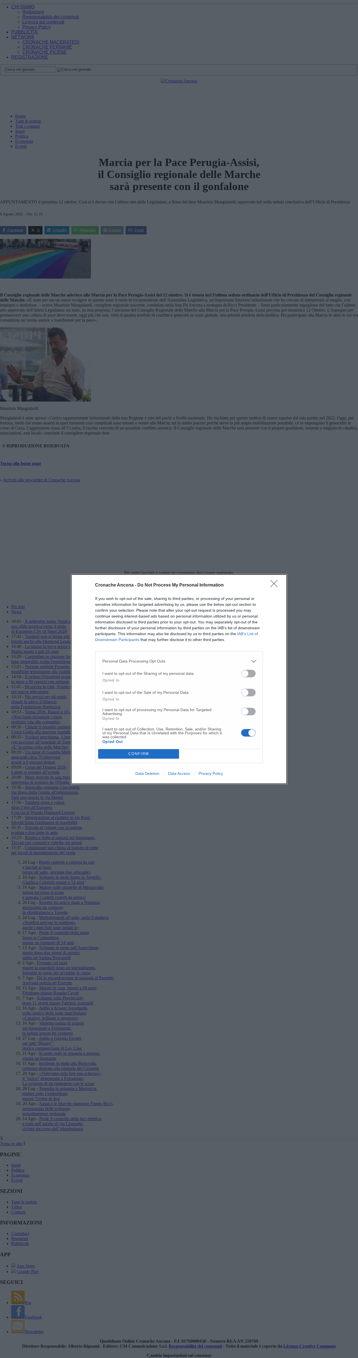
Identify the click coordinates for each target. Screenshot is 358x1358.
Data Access (179, 773)
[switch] (248, 673)
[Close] (275, 585)
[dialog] (179, 679)
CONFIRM (138, 754)
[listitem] (179, 661)
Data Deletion (147, 773)
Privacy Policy (211, 773)
